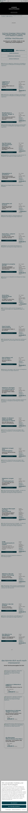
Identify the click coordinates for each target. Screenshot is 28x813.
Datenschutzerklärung (16, 809)
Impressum (24, 809)
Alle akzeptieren (14, 802)
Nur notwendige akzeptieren (14, 806)
